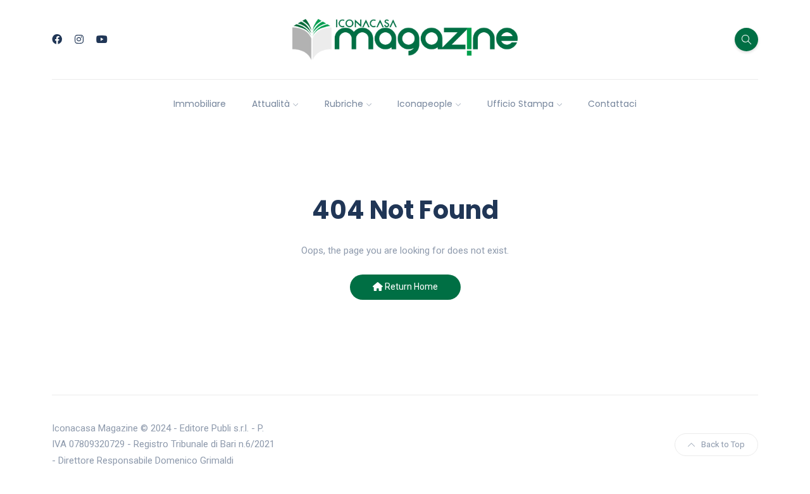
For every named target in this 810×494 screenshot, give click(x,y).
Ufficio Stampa (520, 103)
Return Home (410, 286)
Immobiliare (199, 103)
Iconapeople (424, 103)
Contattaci (612, 103)
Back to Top (723, 444)
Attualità (271, 103)
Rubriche (344, 103)
